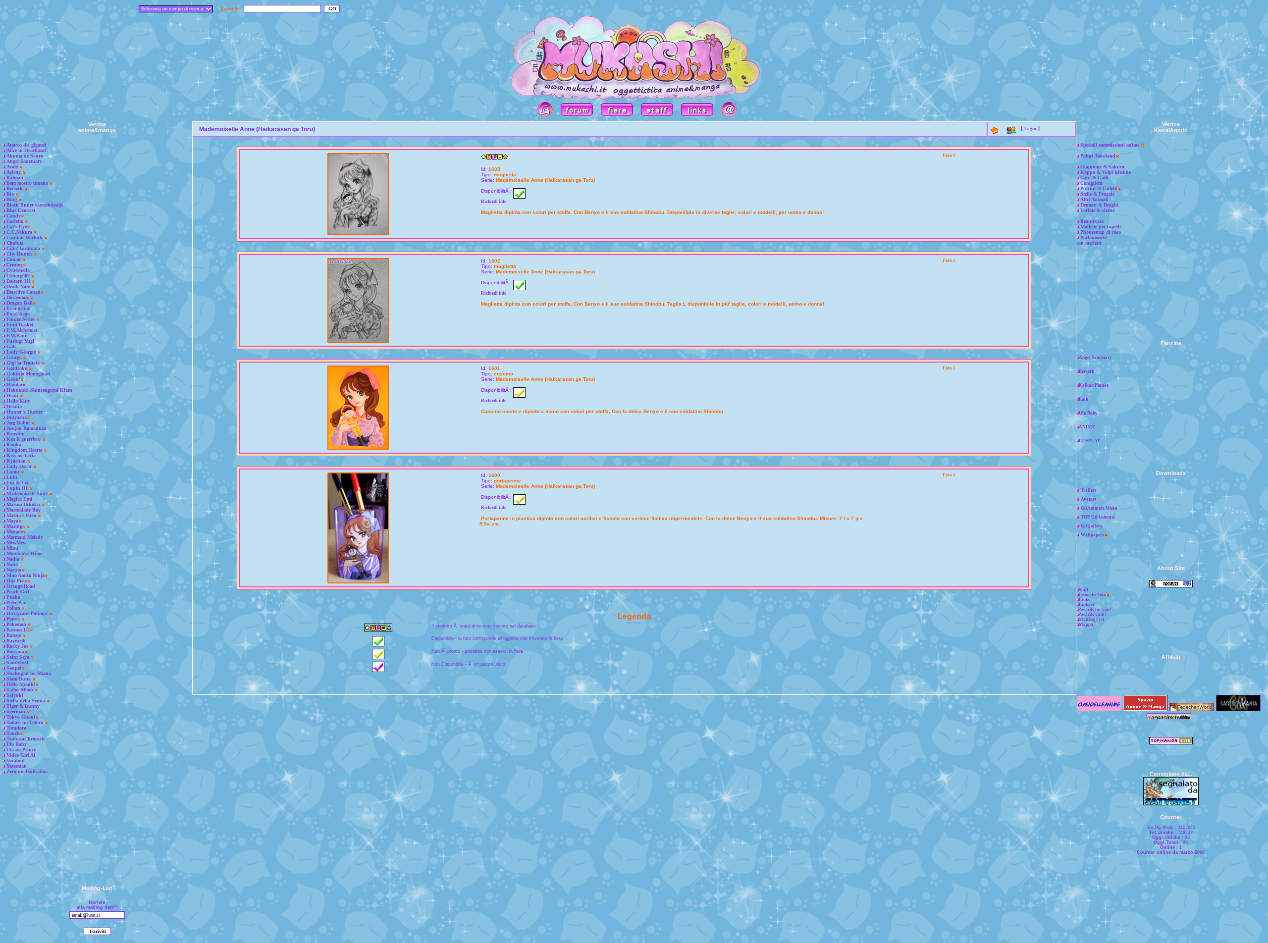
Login (1030, 128)
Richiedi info (494, 201)
